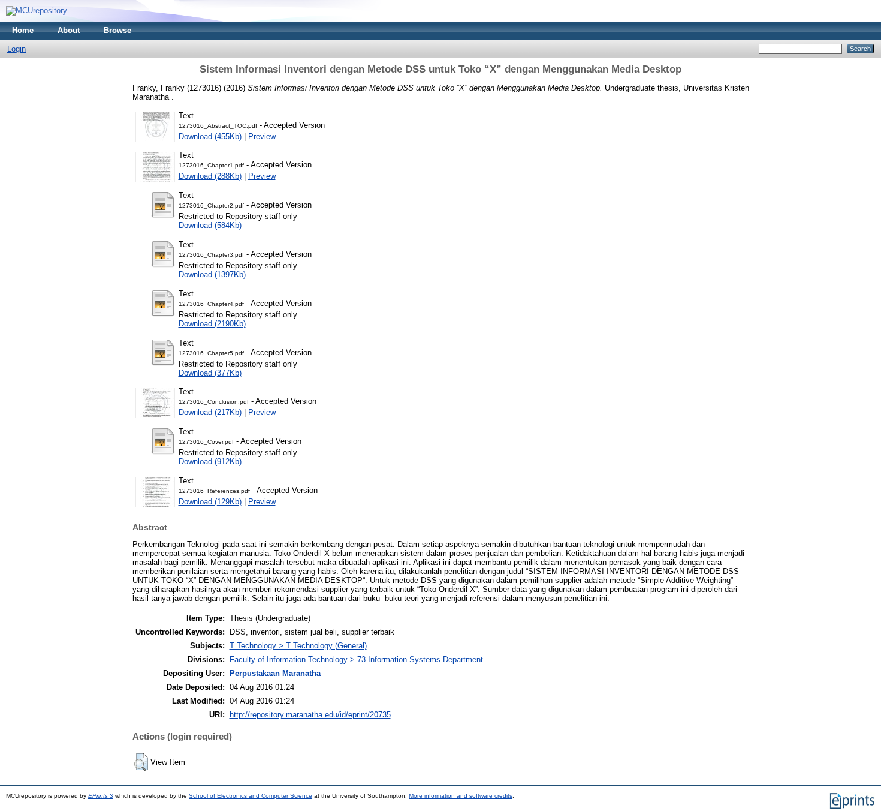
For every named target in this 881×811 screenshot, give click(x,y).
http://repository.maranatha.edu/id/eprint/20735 (310, 714)
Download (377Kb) (210, 372)
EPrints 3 (100, 795)
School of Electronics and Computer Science (250, 795)
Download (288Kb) (210, 176)
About (69, 30)
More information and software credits (460, 795)
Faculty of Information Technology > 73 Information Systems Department (356, 659)
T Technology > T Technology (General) (298, 645)
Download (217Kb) (210, 412)
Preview (262, 136)
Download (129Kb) (210, 501)
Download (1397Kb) (212, 274)
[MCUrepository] (36, 10)
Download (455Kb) (210, 136)
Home (23, 30)
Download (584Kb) (210, 225)
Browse (117, 30)
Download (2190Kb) (212, 323)
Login (16, 48)
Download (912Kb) (210, 461)
